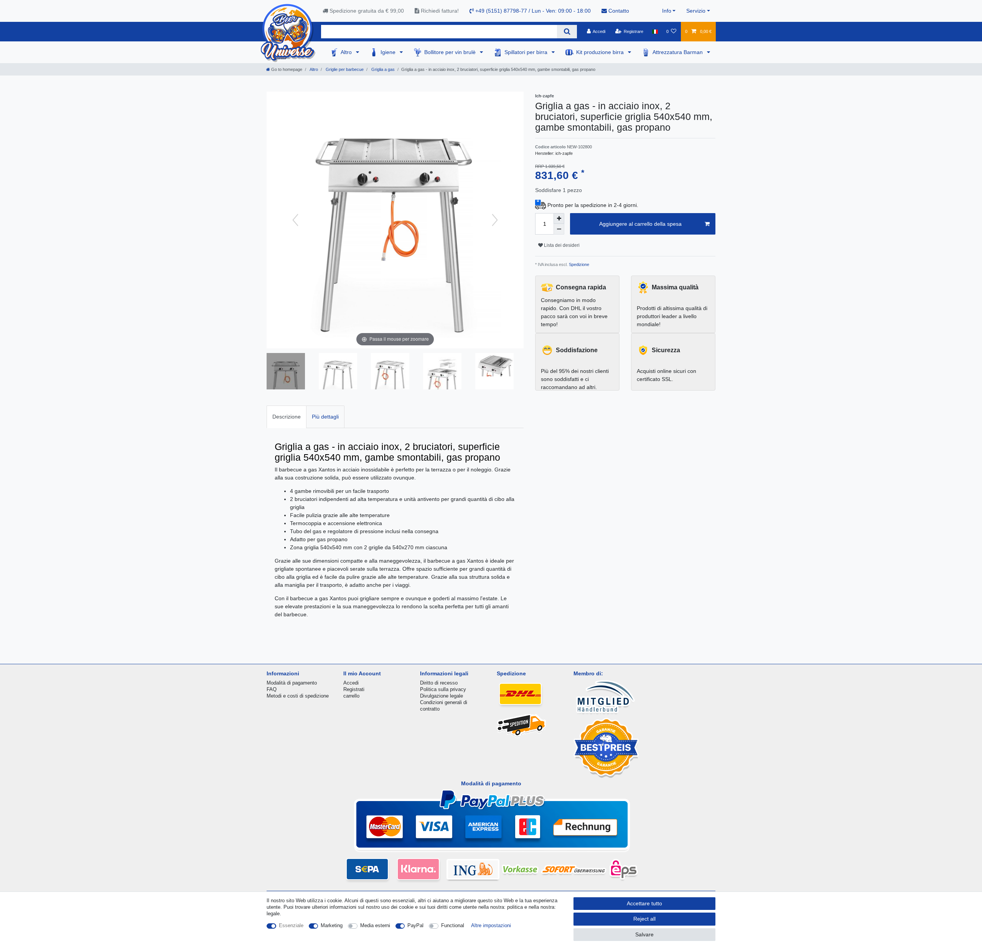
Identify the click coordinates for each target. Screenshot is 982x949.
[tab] (286, 417)
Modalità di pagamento (292, 683)
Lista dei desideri (561, 245)
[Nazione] (655, 31)
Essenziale (291, 925)
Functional (452, 925)
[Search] (567, 31)
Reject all (644, 919)
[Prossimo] (495, 220)
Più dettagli (325, 417)
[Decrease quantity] (559, 229)
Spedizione (578, 264)
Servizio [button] (695, 11)
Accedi (351, 683)
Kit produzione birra (600, 52)
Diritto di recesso (439, 683)
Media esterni (375, 925)
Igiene (389, 52)
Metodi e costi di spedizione (298, 696)
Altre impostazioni (491, 925)
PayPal (415, 925)
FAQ (272, 689)
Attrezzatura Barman (678, 52)
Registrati (353, 689)
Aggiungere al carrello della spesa (640, 224)
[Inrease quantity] (559, 218)
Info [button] (666, 11)
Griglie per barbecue (344, 69)
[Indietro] (295, 220)
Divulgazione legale (441, 696)
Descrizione (286, 417)
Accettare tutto (644, 903)
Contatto (618, 11)
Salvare (644, 934)
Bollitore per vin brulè (450, 52)
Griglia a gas (382, 69)
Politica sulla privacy (443, 689)
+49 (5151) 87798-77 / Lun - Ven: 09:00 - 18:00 (532, 11)
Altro (347, 52)
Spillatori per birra (526, 52)
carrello (351, 696)
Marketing (332, 925)
